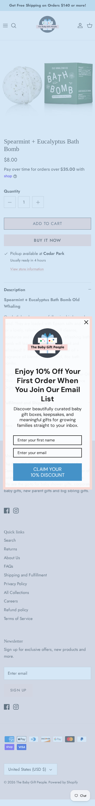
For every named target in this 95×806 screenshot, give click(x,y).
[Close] (86, 322)
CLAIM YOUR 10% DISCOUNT (48, 472)
